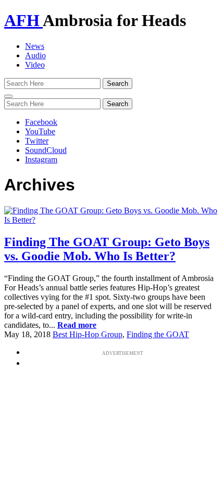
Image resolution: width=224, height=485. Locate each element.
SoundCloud (46, 150)
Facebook (41, 122)
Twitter (36, 140)
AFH (23, 20)
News (34, 46)
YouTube (40, 131)
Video (35, 64)
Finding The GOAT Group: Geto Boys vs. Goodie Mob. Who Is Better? (106, 249)
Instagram (41, 159)
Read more (76, 325)
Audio (35, 55)
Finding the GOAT (158, 334)
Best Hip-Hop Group (87, 334)
